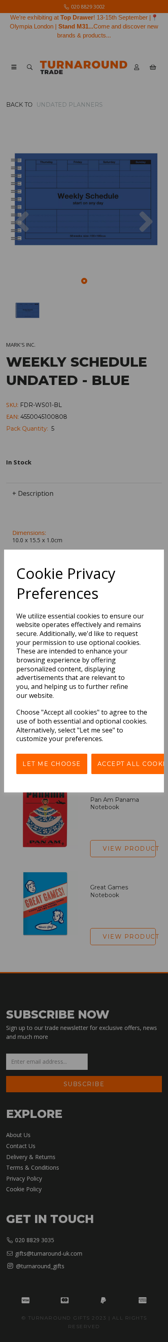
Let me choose (51, 764)
